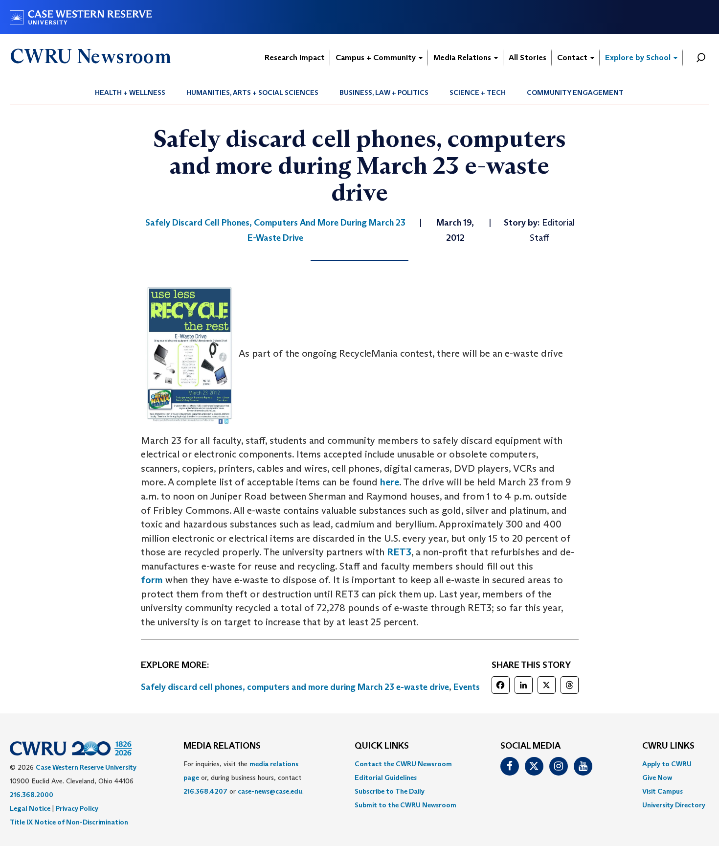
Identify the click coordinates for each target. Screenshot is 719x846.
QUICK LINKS (382, 746)
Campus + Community (377, 57)
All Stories (527, 57)
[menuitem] (130, 92)
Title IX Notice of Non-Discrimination (69, 822)
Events (466, 687)
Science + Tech (477, 92)
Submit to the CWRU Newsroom (405, 804)
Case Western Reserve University (86, 767)
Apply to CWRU (667, 763)
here (389, 482)
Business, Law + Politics (383, 92)
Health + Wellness (130, 92)
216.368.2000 (31, 794)
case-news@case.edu (270, 791)
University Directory (673, 804)
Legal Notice (30, 808)
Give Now (657, 777)
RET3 (399, 552)
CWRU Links (668, 746)
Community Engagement (575, 92)
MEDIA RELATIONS (222, 746)
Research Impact (295, 57)
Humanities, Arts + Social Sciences (252, 92)
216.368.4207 (205, 791)
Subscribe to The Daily (390, 791)
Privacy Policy (77, 808)
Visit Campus (662, 791)
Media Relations (463, 57)
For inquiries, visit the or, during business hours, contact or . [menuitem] (243, 777)
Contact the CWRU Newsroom (403, 763)
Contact (573, 57)
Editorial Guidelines (386, 777)
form (152, 580)
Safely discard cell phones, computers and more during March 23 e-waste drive (295, 687)
